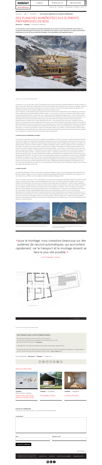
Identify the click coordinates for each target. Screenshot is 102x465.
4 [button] (76, 90)
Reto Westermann (21, 356)
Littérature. (39, 342)
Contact (77, 7)
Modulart (19, 14)
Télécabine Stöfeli (48, 396)
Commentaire (20, 416)
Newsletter (52, 7)
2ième (56, 351)
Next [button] (85, 90)
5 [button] (78, 90)
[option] (51, 62)
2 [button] (73, 90)
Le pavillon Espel (71, 396)
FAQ (82, 7)
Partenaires (69, 7)
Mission (75, 3)
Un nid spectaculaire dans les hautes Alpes (25, 396)
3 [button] (75, 90)
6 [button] (78, 318)
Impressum (52, 456)
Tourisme (26, 24)
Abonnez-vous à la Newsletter (26, 456)
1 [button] (72, 90)
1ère (52, 351)
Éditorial (61, 7)
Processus (33, 14)
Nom (17, 436)
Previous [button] (83, 90)
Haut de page (80, 451)
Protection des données (64, 456)
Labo (39, 3)
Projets (57, 3)
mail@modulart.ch (78, 456)
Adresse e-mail (56, 436)
